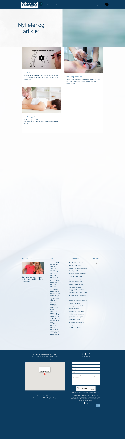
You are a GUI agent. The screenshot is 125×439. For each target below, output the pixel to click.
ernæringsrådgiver (80, 273)
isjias (81, 281)
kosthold (81, 290)
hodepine (71, 281)
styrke (81, 317)
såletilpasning (80, 322)
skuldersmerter (73, 314)
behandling (81, 263)
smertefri (81, 314)
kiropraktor (72, 287)
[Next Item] (41, 268)
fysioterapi (72, 279)
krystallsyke (72, 292)
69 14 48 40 (87, 356)
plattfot (82, 306)
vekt (80, 325)
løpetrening (72, 298)
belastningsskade (82, 268)
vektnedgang (72, 327)
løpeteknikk (83, 295)
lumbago (71, 295)
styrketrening (72, 319)
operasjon (84, 300)
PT (72, 263)
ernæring (71, 273)
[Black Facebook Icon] (94, 263)
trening (71, 325)
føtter (77, 279)
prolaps (71, 308)
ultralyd (76, 325)
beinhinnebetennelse (75, 265)
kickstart (81, 284)
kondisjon (78, 287)
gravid (81, 279)
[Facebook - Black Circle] (107, 4)
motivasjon (77, 300)
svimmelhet (72, 322)
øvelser (79, 327)
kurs (77, 292)
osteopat (71, 303)
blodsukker (82, 271)
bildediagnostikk (73, 271)
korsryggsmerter (73, 290)
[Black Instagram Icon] (96, 263)
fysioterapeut (79, 276)
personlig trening (73, 306)
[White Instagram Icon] (87, 403)
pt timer (76, 308)
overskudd (78, 303)
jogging (71, 284)
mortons (71, 300)
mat (77, 298)
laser (81, 292)
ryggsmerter (80, 311)
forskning (71, 276)
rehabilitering (72, 311)
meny (81, 298)
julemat (76, 284)
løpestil (77, 295)
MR (69, 263)
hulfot (76, 281)
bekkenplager (72, 268)
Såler (75, 263)
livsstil (85, 292)
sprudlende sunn (73, 317)
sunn (78, 319)
